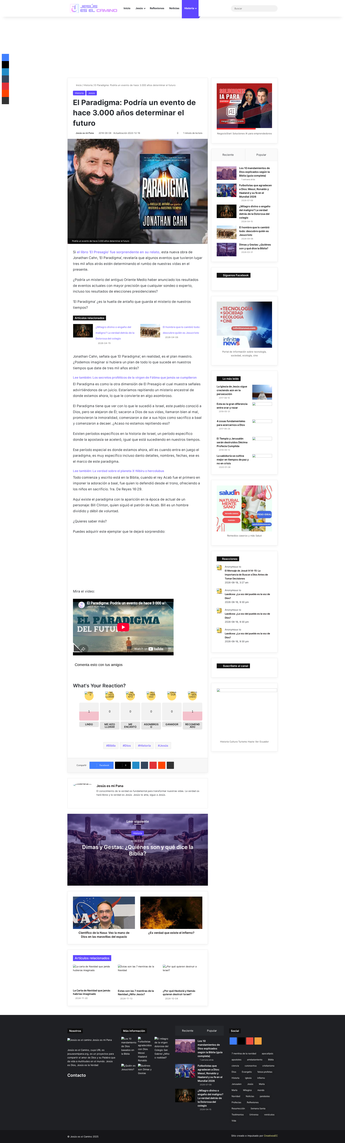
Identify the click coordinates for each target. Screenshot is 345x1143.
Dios (128, 745)
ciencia (235, 1065)
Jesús (139, 8)
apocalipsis (267, 1053)
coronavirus (251, 1065)
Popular (261, 154)
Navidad (236, 1096)
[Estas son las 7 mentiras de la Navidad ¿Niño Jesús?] (137, 976)
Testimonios (238, 1114)
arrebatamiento (254, 1059)
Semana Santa (258, 1108)
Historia (189, 8)
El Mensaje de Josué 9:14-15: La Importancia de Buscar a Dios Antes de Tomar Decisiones (246, 574)
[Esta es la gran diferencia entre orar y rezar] (262, 409)
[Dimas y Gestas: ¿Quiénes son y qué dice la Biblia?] (226, 249)
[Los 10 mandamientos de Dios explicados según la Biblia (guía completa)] (226, 173)
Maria (262, 1084)
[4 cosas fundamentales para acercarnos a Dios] (262, 426)
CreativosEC (271, 1135)
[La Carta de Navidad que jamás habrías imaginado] (92, 976)
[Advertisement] (172, 47)
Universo (253, 1114)
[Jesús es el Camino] (94, 8)
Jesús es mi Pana (85, 133)
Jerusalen (237, 1084)
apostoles (236, 1059)
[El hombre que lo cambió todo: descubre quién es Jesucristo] (150, 330)
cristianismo (268, 1065)
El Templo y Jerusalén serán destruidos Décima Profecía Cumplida (232, 442)
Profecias (236, 1102)
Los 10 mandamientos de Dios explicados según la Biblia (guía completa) (254, 171)
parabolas (265, 1096)
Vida (234, 1120)
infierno (261, 1078)
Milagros (247, 1090)
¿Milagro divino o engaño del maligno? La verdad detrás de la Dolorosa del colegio (115, 332)
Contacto (76, 1075)
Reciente (228, 154)
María (234, 1090)
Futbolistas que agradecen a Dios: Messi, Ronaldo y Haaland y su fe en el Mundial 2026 (210, 1073)
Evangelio (247, 1071)
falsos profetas (264, 1071)
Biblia (112, 745)
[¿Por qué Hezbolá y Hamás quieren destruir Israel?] (182, 976)
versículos (269, 1114)
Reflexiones (157, 8)
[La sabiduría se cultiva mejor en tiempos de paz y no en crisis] (262, 461)
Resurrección (238, 1108)
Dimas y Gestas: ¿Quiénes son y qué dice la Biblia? (137, 850)
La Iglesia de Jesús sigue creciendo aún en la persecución (232, 390)
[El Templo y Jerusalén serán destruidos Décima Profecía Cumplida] (262, 444)
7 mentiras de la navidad (244, 1053)
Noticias (174, 8)
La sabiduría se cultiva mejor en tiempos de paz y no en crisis (233, 459)
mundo (260, 1090)
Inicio (127, 8)
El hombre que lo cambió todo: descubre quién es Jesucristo (254, 231)
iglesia (248, 1078)
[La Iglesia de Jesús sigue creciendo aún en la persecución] (262, 392)
